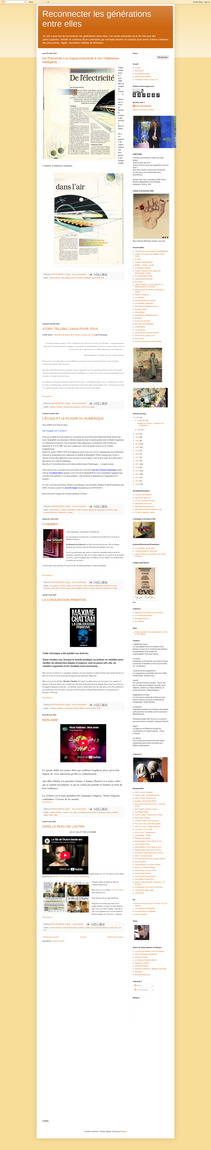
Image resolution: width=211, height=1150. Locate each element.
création (63, 510)
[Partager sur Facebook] (103, 274)
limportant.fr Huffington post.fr (146, 315)
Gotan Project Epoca (143, 873)
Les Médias (139, 298)
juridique (59, 708)
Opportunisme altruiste (144, 279)
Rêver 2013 (139, 339)
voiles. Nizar (53, 815)
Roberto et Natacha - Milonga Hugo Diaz (151, 969)
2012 (137, 474)
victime (115, 588)
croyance (66, 812)
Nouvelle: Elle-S (141, 309)
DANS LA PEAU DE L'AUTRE (63, 826)
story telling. (91, 407)
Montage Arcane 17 (142, 619)
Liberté (94, 812)
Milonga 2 (139, 972)
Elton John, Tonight (142, 818)
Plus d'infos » (47, 396)
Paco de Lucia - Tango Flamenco (148, 827)
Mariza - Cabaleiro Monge (145, 867)
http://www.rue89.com (143, 504)
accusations (54, 586)
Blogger (123, 1131)
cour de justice (77, 586)
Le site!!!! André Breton (143, 616)
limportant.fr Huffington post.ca (147, 306)
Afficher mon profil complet (143, 110)
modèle (78, 510)
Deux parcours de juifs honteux (147, 333)
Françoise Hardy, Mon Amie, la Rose (149, 853)
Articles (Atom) (58, 941)
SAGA (83, 407)
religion (45, 815)
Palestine (105, 927)
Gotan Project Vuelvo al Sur (145, 870)
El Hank (138, 259)
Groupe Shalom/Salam (144, 262)
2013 (137, 471)
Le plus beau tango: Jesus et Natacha (149, 951)
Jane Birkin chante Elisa (144, 879)
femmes (58, 927)
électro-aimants (55, 278)
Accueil (83, 937)
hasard (63, 588)
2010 (137, 481)
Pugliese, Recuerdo (142, 838)
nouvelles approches (89, 510)
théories (54, 512)
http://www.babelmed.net (144, 506)
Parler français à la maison (145, 301)
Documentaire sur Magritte (145, 911)
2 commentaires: (78, 924)
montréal (98, 927)
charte (52, 812)
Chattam (53, 708)
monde (88, 708)
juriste (73, 588)
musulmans (101, 812)
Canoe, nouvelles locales (145, 501)
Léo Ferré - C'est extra (143, 829)
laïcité (89, 812)
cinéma (52, 927)
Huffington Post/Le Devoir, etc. (146, 80)
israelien (81, 927)
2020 (137, 447)
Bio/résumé (139, 71)
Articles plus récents (51, 937)
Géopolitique (140, 312)
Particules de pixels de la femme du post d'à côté (74, 335)
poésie (108, 812)
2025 (137, 418)
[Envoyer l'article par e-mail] (90, 274)
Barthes (52, 407)
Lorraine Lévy (89, 927)
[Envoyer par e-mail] (95, 274)
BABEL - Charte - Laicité (144, 265)
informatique (66, 278)
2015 (137, 464)
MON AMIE (50, 720)
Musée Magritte (141, 914)
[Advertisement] (83, 302)
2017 (137, 457)
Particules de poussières (72, 407)
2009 (137, 484)
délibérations (99, 586)
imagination (71, 510)
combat (68, 586)
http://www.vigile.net (142, 498)
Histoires (59, 407)
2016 (137, 461)
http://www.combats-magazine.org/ (148, 509)
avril (139, 430)
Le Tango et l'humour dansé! (146, 960)
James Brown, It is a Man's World (147, 865)
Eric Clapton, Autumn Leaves (146, 809)
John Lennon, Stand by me (145, 798)
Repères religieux (142, 295)
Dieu (71, 812)
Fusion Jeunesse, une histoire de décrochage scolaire (148, 272)
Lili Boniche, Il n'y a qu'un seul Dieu (148, 887)
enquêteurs (47, 588)
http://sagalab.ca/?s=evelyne (54, 431)
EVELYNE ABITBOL (144, 106)
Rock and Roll (140, 862)
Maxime (82, 708)
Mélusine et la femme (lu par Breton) (149, 613)
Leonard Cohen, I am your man (147, 821)
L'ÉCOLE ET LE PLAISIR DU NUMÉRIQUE (73, 418)
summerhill (47, 512)
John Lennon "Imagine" (144, 792)
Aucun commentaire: (79, 274)
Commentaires (142, 990)
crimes (85, 586)
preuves (86, 588)
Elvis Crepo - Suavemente (145, 832)
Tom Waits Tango (141, 812)
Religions (138, 318)
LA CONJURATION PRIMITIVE (64, 600)
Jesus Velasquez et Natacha (146, 954)
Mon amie (139, 282)
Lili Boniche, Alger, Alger (144, 890)
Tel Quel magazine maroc (145, 512)
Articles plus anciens (115, 937)
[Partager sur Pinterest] (106, 274)
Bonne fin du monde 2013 (145, 336)
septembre (141, 421)
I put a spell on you (142, 844)
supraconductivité (98, 278)
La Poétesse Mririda (143, 268)
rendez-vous (113, 927)
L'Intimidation (140, 327)
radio (115, 510)
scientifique (87, 278)
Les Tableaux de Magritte (145, 909)
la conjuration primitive (71, 708)
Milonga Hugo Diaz (142, 975)
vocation (70, 512)
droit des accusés (110, 586)
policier (93, 708)
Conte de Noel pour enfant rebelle (148, 341)
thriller (99, 708)
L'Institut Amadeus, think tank (146, 551)
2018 (137, 454)
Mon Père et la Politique (144, 324)
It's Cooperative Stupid (143, 276)
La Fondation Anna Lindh (145, 548)
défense (91, 586)
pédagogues (101, 510)
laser (72, 278)
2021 (137, 444)
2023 (137, 437)
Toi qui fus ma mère (142, 321)
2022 (137, 441)
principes (110, 510)
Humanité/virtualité (142, 74)
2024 (137, 434)
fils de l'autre (73, 927)
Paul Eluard (139, 621)
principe (92, 588)
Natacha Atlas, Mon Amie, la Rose (148, 850)
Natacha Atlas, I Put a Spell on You (148, 841)
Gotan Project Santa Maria (145, 876)
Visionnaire (62, 512)
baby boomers (55, 510)
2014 (137, 467)
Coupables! (50, 524)
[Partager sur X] (100, 274)
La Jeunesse (140, 330)
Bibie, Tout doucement (143, 856)
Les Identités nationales (144, 303)
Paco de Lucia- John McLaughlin (148, 824)
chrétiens (58, 812)
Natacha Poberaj (141, 966)
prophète (115, 812)
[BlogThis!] (97, 274)
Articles (139, 986)
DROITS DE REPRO (143, 77)
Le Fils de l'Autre (116, 889)
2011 (137, 478)
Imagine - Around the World (145, 801)
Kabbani (83, 812)
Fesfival (65, 927)
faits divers (56, 588)
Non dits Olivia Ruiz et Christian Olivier (150, 859)
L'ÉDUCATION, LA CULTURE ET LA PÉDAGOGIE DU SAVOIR (149, 286)
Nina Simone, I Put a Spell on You (148, 847)
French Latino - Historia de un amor (148, 815)
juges (68, 588)
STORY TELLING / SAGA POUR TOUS (70, 329)
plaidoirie (79, 588)
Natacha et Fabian (142, 963)
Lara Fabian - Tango (143, 835)
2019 (137, 451)
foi (79, 812)
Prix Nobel (78, 278)
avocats (62, 586)
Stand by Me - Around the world (147, 795)
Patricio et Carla (141, 957)
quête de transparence (104, 588)
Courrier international (143, 495)
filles (75, 812)
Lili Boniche (139, 893)
